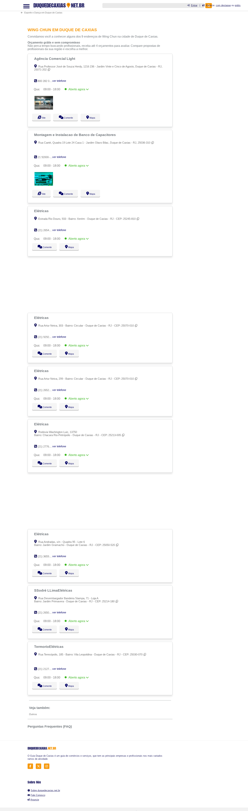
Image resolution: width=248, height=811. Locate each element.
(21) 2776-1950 (47, 446)
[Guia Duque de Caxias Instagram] (47, 766)
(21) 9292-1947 (47, 337)
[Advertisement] (101, 11)
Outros (33, 714)
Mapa (95, 118)
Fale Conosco (38, 795)
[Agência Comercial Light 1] (43, 108)
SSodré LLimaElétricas (53, 590)
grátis (238, 5)
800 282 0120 (46, 80)
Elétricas (42, 211)
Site (43, 118)
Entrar (194, 5)
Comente (70, 118)
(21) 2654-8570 (47, 230)
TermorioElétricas (49, 647)
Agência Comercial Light (55, 59)
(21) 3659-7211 (46, 556)
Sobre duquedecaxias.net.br (45, 790)
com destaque (223, 5)
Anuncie (35, 799)
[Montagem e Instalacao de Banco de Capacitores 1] (43, 184)
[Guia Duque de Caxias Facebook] (31, 766)
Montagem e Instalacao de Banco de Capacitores (75, 135)
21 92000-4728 (46, 157)
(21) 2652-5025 (47, 390)
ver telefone (59, 80)
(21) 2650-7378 (47, 612)
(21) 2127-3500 (47, 668)
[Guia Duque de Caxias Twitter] (39, 766)
